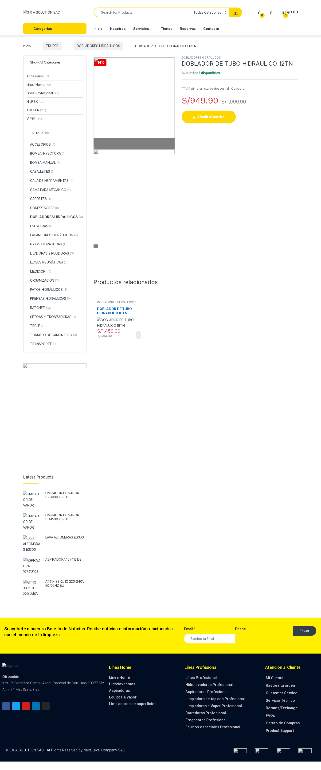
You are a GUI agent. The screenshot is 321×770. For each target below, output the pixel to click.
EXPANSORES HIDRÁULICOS (54, 235)
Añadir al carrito (210, 117)
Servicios (141, 29)
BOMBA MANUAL (45, 162)
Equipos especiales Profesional (212, 727)
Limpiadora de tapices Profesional (215, 699)
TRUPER (52, 46)
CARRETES (40, 199)
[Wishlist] (271, 12)
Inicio (98, 29)
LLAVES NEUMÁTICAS (48, 262)
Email (190, 629)
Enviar (304, 631)
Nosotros (118, 29)
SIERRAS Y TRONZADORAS (53, 317)
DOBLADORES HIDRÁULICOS (98, 46)
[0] (259, 12)
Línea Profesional (43, 93)
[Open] (84, 12)
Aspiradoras (119, 690)
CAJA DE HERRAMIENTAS (51, 181)
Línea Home (39, 85)
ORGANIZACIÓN (44, 280)
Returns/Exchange (282, 708)
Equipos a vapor (123, 697)
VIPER (34, 118)
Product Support (280, 730)
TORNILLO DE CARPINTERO (53, 335)
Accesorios (39, 76)
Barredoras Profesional (205, 713)
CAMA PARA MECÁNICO (50, 190)
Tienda (166, 29)
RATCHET (40, 308)
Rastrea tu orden (280, 685)
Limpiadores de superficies (132, 704)
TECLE (37, 326)
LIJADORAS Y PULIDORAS (52, 253)
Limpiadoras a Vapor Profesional (213, 706)
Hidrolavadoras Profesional (209, 684)
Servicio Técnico (280, 700)
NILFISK (35, 102)
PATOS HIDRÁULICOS (48, 289)
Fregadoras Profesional (206, 720)
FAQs (270, 715)
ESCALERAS (41, 226)
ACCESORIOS (42, 144)
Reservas (188, 29)
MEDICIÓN (40, 271)
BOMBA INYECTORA (48, 153)
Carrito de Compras (283, 723)
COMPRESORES (44, 208)
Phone (240, 629)
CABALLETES (42, 171)
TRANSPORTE (43, 344)
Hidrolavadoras (122, 684)
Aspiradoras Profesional (206, 692)
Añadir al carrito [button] (136, 335)
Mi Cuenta (274, 678)
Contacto (211, 29)
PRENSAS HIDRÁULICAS (50, 298)
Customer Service (282, 693)
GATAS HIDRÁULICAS (48, 244)
